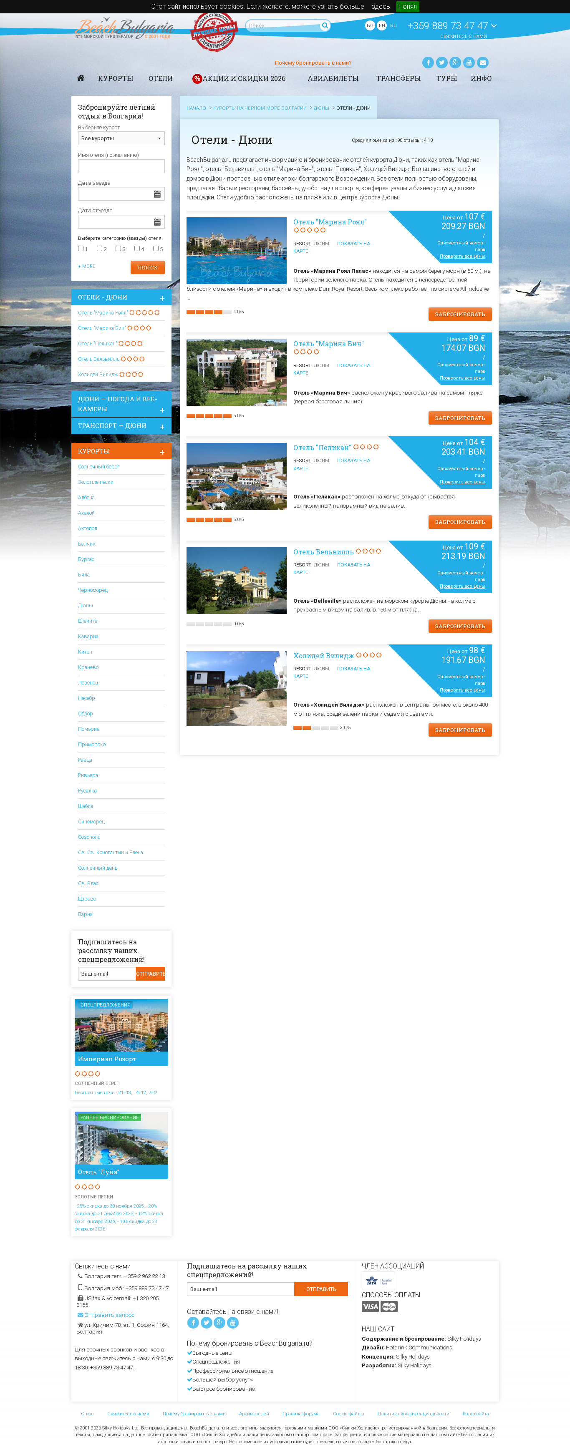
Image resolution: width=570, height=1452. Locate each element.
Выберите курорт (99, 127)
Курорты (116, 78)
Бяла (84, 574)
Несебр (86, 698)
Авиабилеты (333, 78)
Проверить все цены (462, 256)
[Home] (81, 78)
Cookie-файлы (348, 1414)
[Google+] (455, 62)
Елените (87, 621)
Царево (87, 899)
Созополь (89, 837)
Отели (161, 78)
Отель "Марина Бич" (328, 343)
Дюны (85, 605)
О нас (87, 1414)
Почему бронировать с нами (194, 1414)
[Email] (483, 62)
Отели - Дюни (102, 297)
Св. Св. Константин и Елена (110, 852)
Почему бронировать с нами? (313, 63)
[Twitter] (442, 62)
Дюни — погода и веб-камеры (117, 404)
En (382, 25)
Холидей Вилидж (323, 655)
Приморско (92, 744)
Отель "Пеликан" (322, 447)
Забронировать (460, 314)
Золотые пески (95, 482)
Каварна (88, 636)
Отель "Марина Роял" (330, 221)
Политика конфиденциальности (413, 1414)
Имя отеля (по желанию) (108, 155)
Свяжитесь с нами (463, 36)
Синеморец (91, 821)
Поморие (88, 729)
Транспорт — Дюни (112, 426)
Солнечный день (97, 868)
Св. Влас (88, 883)
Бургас (86, 559)
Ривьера (88, 775)
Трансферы (398, 78)
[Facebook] (428, 62)
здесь (381, 6)
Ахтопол (87, 528)
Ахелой (86, 513)
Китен (85, 652)
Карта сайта (476, 1414)
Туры (446, 78)
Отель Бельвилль (323, 551)
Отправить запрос (109, 1315)
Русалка (87, 791)
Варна (85, 914)
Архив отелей (254, 1414)
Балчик (87, 544)
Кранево (88, 667)
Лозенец (88, 682)
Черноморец (93, 590)
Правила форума (301, 1414)
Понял (407, 6)
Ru (393, 25)
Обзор (85, 713)
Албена (86, 497)
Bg (370, 25)
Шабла (85, 806)
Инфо (481, 78)
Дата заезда (94, 183)
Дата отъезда (95, 210)
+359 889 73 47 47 (449, 26)
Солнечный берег (98, 466)
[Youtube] (469, 62)
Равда (85, 760)
